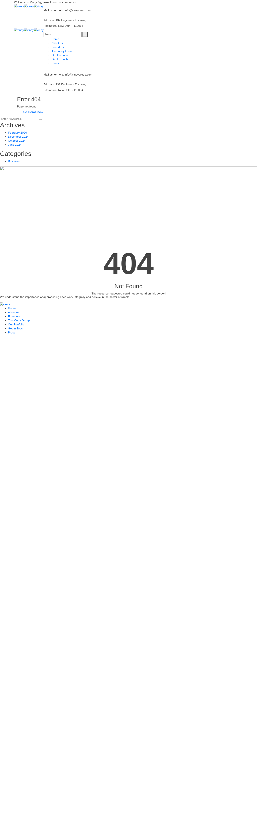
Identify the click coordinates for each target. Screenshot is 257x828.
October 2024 (16, 140)
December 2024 (18, 136)
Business (13, 161)
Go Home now (32, 112)
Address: (49, 20)
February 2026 (17, 132)
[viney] (19, 6)
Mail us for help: (54, 10)
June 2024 (14, 144)
